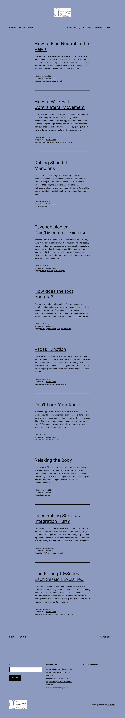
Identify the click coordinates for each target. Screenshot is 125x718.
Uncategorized (51, 78)
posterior (60, 81)
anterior (43, 81)
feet (58, 329)
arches (42, 329)
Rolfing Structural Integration (63, 614)
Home (69, 27)
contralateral (44, 142)
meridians (43, 206)
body (42, 495)
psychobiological (59, 271)
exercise (43, 271)
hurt (41, 553)
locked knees (49, 439)
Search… (12, 665)
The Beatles (62, 142)
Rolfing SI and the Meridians (57, 678)
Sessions (99, 27)
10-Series (43, 614)
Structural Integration (57, 553)
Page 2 (22, 636)
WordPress (111, 705)
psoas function (50, 384)
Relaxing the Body (53, 460)
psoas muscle (61, 384)
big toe (48, 329)
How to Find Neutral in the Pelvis (59, 669)
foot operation (66, 329)
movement (53, 142)
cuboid (53, 329)
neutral (48, 81)
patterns (50, 271)
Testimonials (110, 27)
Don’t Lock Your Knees (58, 404)
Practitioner (88, 27)
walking (69, 142)
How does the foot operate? (57, 688)
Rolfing (77, 27)
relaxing (47, 495)
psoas (42, 384)
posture (57, 439)
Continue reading (71, 69)
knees (42, 439)
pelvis (54, 81)
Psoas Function (50, 349)
